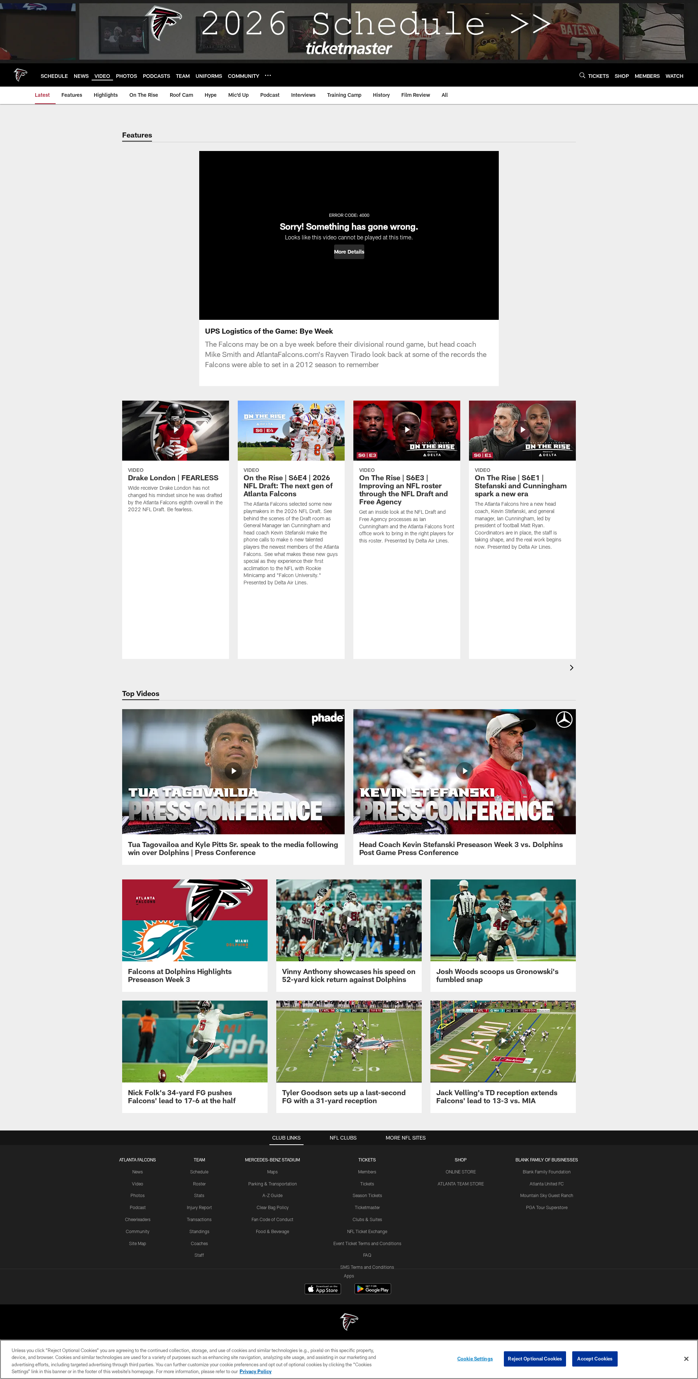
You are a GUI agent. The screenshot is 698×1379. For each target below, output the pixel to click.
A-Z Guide (272, 1195)
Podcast (138, 1207)
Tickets (367, 1183)
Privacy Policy (256, 1371)
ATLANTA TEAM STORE (461, 1183)
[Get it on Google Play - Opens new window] (372, 1292)
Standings (199, 1231)
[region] (349, 1359)
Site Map (137, 1243)
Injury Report (199, 1207)
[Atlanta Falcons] (349, 1322)
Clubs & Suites (367, 1219)
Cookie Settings (475, 1359)
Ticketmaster (367, 1207)
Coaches (199, 1243)
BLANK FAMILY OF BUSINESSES (547, 1159)
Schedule (199, 1171)
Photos (138, 1195)
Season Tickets (367, 1195)
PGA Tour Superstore (546, 1207)
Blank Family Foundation (547, 1171)
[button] (349, 252)
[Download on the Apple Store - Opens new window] (322, 1290)
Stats (199, 1195)
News (137, 1171)
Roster (199, 1183)
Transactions (199, 1219)
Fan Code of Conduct (272, 1219)
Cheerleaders (138, 1219)
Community (137, 1231)
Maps (272, 1171)
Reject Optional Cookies (535, 1359)
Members (367, 1171)
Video (137, 1183)
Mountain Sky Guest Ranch (546, 1195)
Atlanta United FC (547, 1183)
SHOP (461, 1159)
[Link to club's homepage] (20, 75)
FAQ (367, 1254)
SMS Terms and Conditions (367, 1266)
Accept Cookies (595, 1359)
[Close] (686, 1359)
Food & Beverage (272, 1231)
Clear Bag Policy (273, 1207)
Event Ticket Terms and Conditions (367, 1243)
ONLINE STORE (461, 1171)
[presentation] (573, 668)
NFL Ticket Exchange (367, 1231)
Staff (199, 1254)
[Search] (582, 75)
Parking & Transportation (272, 1183)
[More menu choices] (268, 75)
